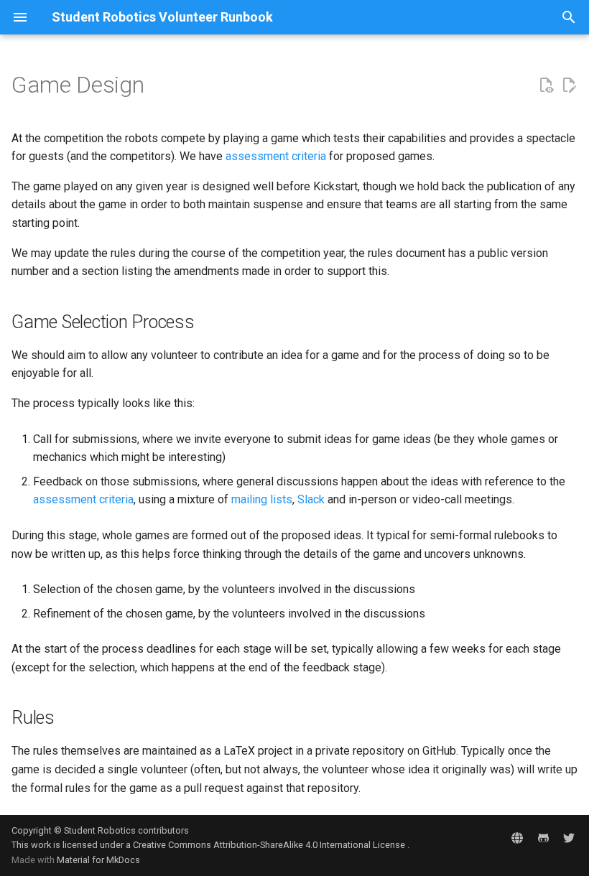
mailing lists (261, 499)
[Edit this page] (569, 85)
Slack (311, 499)
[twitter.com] (568, 837)
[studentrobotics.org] (517, 837)
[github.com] (543, 837)
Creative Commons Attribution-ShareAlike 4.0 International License (270, 844)
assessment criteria (276, 156)
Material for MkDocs (98, 859)
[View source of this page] (546, 85)
